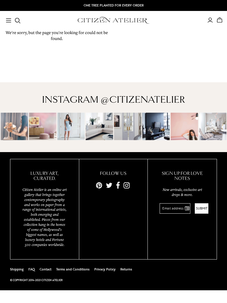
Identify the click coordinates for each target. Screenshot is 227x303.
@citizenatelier (142, 100)
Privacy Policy (105, 269)
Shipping (17, 269)
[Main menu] (8, 21)
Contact (45, 269)
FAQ (31, 269)
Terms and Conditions (73, 269)
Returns (126, 269)
